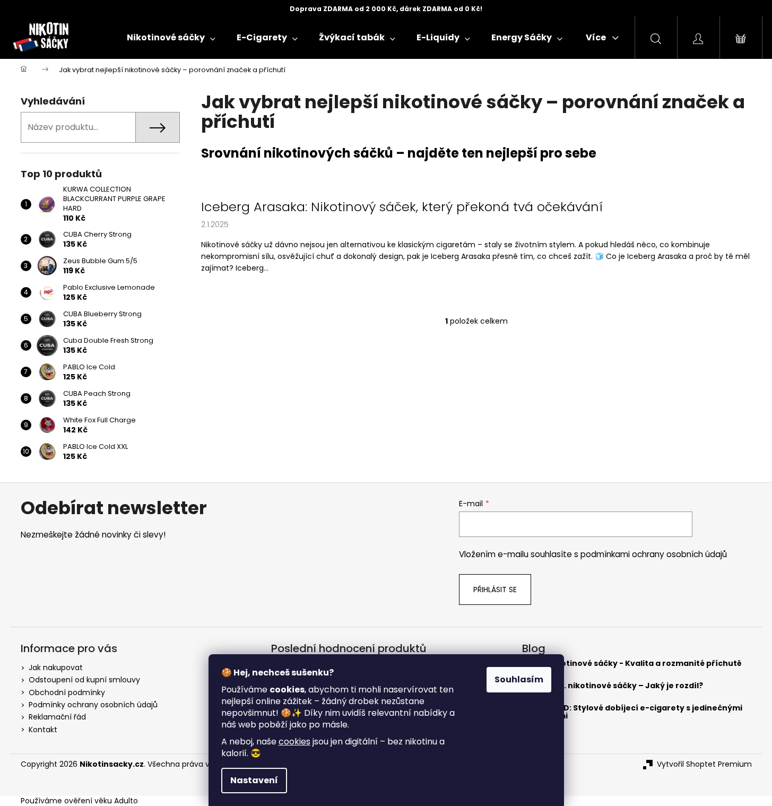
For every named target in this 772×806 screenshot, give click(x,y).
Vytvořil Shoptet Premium (704, 764)
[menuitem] (171, 37)
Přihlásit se (495, 589)
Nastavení (254, 780)
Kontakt (43, 729)
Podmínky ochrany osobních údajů (93, 704)
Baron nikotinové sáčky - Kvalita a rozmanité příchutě (632, 664)
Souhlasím (519, 679)
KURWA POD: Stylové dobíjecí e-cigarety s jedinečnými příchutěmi (632, 712)
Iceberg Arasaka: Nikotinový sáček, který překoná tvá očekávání (402, 206)
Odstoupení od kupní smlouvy (84, 679)
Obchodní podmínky (67, 692)
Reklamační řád (57, 717)
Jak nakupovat (56, 667)
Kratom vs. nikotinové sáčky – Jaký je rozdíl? (612, 686)
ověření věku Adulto (101, 800)
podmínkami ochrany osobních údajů (653, 554)
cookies (294, 741)
